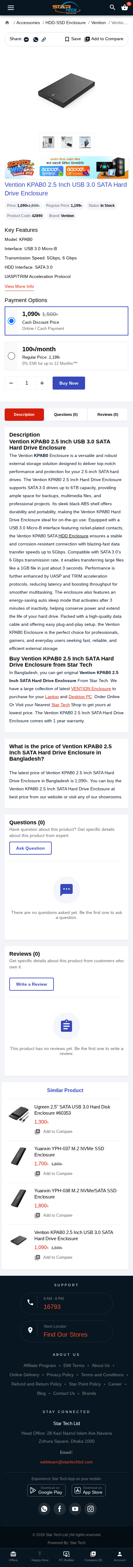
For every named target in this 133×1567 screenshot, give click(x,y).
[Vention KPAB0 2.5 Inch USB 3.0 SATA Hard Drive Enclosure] (66, 89)
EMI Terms (73, 1365)
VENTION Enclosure (91, 688)
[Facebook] (60, 1509)
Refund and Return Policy (36, 1383)
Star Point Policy (85, 1383)
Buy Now (68, 383)
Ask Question (30, 848)
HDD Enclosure (73, 535)
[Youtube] (75, 1509)
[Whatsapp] (44, 1509)
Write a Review (31, 984)
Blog (41, 1393)
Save (72, 39)
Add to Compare (103, 39)
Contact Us (64, 1393)
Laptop (52, 696)
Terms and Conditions (102, 1374)
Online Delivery (24, 1374)
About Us (101, 1365)
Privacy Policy (60, 1374)
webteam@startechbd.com (66, 1461)
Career (115, 1383)
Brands (89, 1393)
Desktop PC (80, 696)
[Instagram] (90, 1509)
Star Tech (60, 704)
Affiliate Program (40, 1365)
